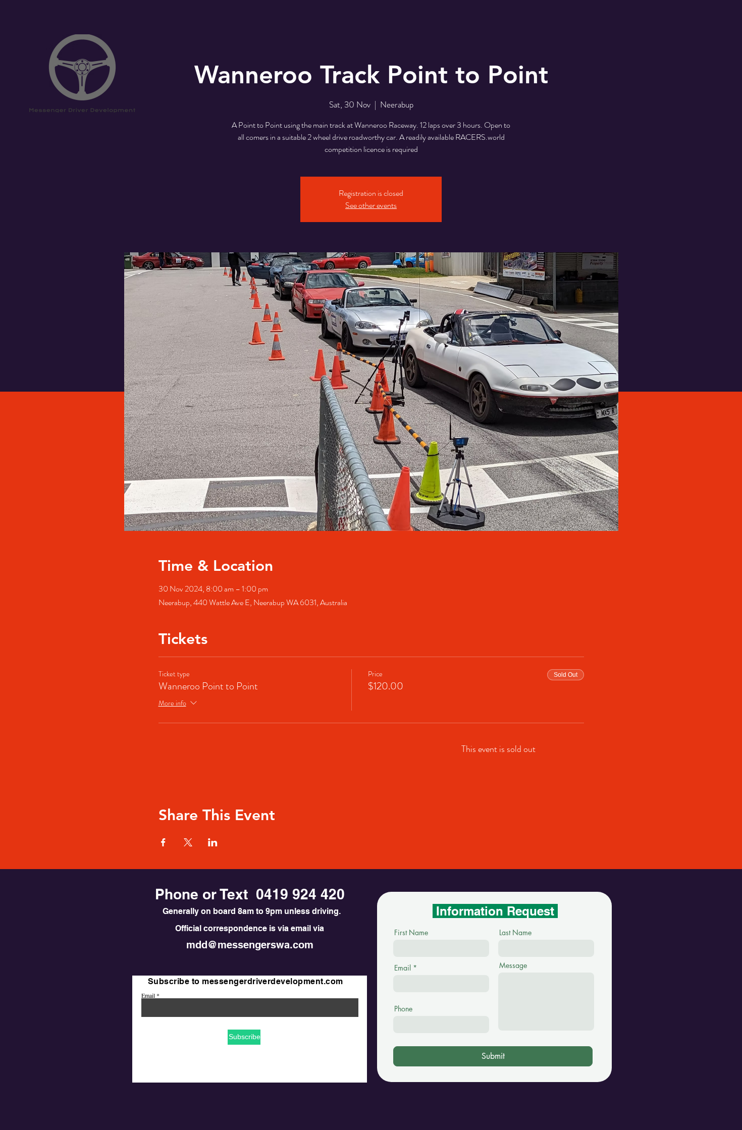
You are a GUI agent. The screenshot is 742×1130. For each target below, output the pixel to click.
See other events (371, 205)
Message (513, 965)
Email (148, 995)
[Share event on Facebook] (163, 842)
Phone (403, 1008)
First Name (411, 932)
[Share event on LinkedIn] (213, 842)
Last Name (515, 932)
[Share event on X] (188, 842)
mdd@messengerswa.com (249, 945)
